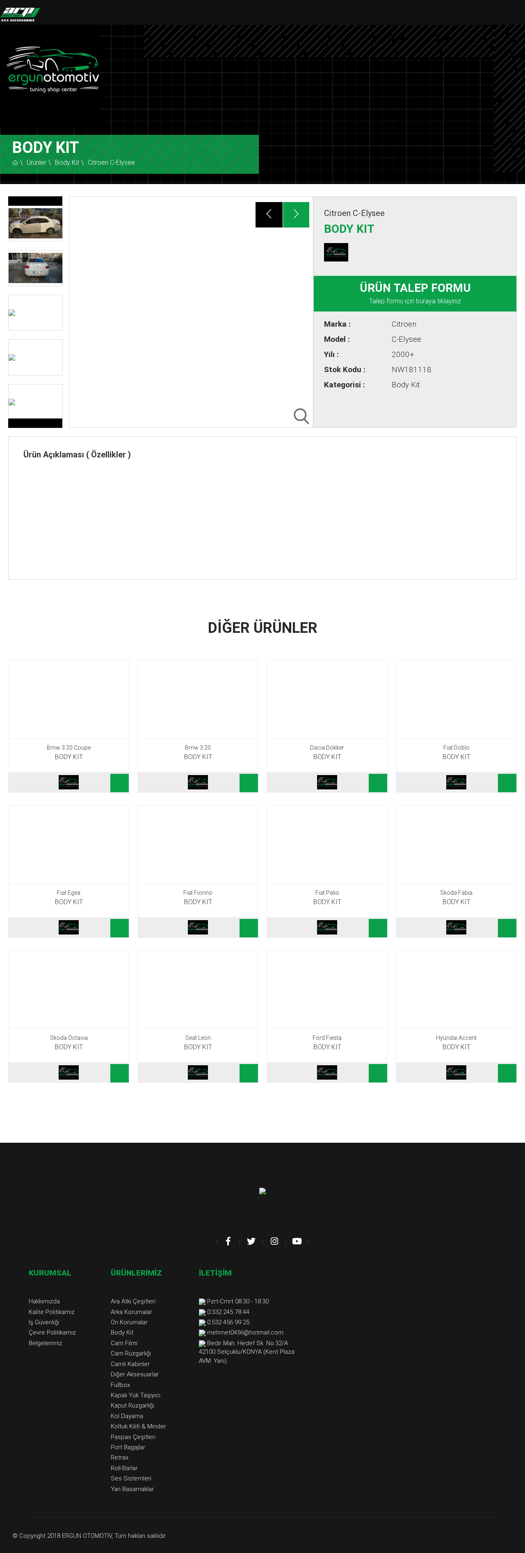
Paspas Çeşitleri (133, 1437)
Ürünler (36, 162)
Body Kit (67, 162)
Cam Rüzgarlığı (131, 1353)
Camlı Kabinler (130, 1364)
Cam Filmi (124, 1343)
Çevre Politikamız (52, 1332)
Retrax (119, 1457)
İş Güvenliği (44, 1322)
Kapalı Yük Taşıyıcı (135, 1395)
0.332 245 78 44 (228, 1312)
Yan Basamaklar (132, 1489)
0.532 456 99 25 (228, 1322)
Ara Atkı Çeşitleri (133, 1301)
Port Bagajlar (128, 1447)
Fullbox (120, 1385)
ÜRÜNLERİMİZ (136, 1273)
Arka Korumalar (131, 1312)
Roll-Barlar (124, 1468)
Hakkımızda (44, 1301)
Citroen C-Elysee (111, 162)
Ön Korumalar (129, 1322)
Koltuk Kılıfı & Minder (138, 1426)
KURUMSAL (50, 1273)
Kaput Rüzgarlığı (132, 1405)
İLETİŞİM (215, 1273)
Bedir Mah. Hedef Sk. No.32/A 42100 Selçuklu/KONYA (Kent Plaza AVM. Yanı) (246, 1351)
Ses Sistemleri (131, 1478)
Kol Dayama (127, 1416)
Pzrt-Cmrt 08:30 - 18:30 (238, 1301)
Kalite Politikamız (52, 1312)
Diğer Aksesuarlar (135, 1374)
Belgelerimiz (45, 1343)
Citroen (404, 324)
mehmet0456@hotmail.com (245, 1332)
